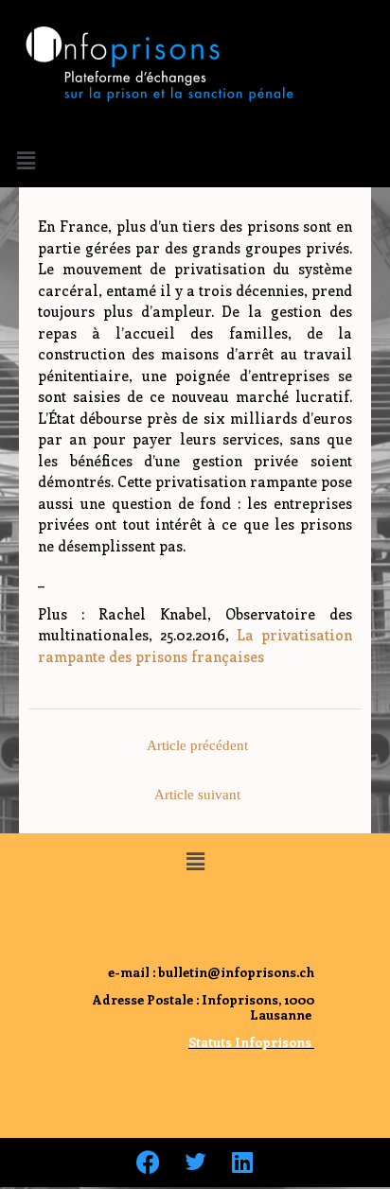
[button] (25, 160)
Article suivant (197, 794)
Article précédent (197, 745)
